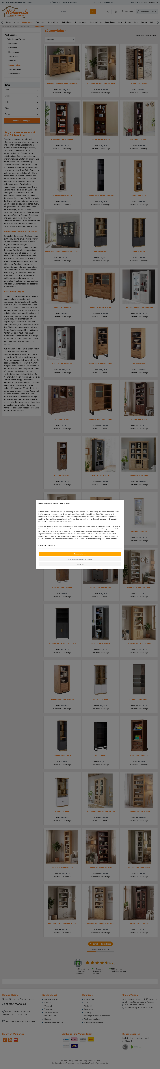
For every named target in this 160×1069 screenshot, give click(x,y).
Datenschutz (42, 545)
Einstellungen (80, 564)
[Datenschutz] (38, 541)
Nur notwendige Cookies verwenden (80, 559)
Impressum (51, 545)
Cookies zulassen (80, 554)
